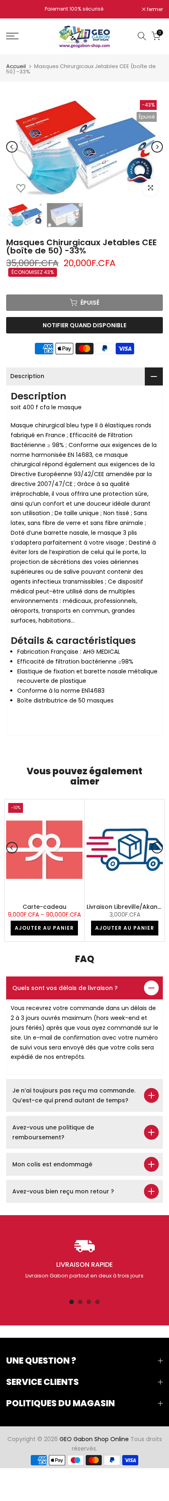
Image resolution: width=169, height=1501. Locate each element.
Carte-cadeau (44, 907)
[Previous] (12, 147)
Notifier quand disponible (84, 325)
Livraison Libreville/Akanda (126, 907)
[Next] (157, 147)
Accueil (16, 66)
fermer (154, 9)
